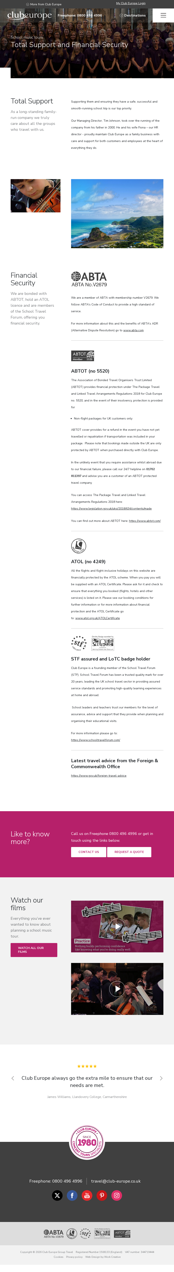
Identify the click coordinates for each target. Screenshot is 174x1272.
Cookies (58, 1257)
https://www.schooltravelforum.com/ (95, 740)
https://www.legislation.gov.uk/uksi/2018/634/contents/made (111, 509)
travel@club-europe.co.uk (116, 1181)
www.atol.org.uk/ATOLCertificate (97, 618)
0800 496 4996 (67, 1181)
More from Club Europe (46, 4)
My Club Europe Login (131, 3)
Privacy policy (74, 1257)
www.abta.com (133, 330)
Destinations (135, 15)
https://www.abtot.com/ (145, 521)
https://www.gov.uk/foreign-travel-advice (98, 776)
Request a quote (129, 852)
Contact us (89, 852)
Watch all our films (31, 950)
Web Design (92, 1257)
